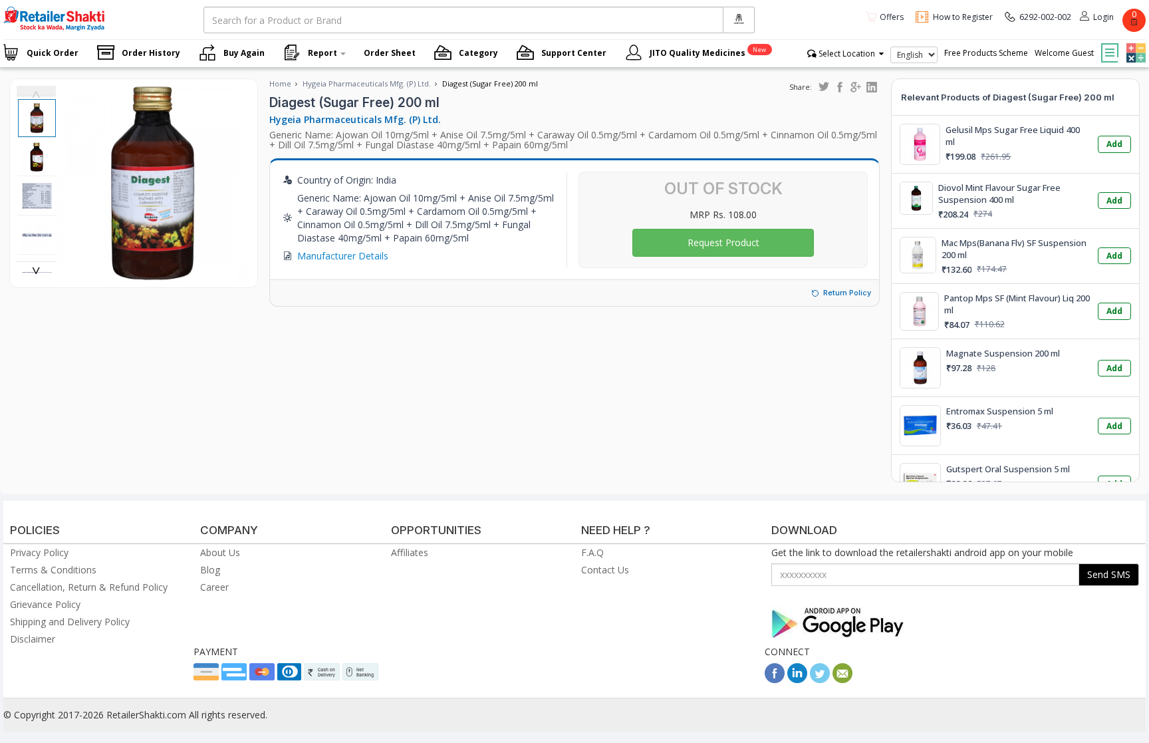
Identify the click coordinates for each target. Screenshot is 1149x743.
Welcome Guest (1064, 53)
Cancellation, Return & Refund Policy (89, 587)
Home (280, 83)
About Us (220, 552)
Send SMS (1108, 574)
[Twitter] (820, 679)
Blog (210, 569)
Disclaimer (32, 639)
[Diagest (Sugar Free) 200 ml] (153, 273)
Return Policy (847, 292)
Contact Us (605, 569)
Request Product (723, 242)
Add (1114, 144)
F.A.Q (592, 552)
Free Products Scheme (986, 53)
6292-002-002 (1045, 17)
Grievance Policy (45, 604)
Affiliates (409, 552)
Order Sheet (390, 53)
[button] (1134, 43)
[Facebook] (775, 679)
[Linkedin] (797, 679)
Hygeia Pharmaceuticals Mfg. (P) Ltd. (367, 83)
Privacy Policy (39, 552)
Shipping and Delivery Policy (70, 621)
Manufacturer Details (342, 255)
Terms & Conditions (53, 569)
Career (214, 587)
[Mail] (842, 679)
